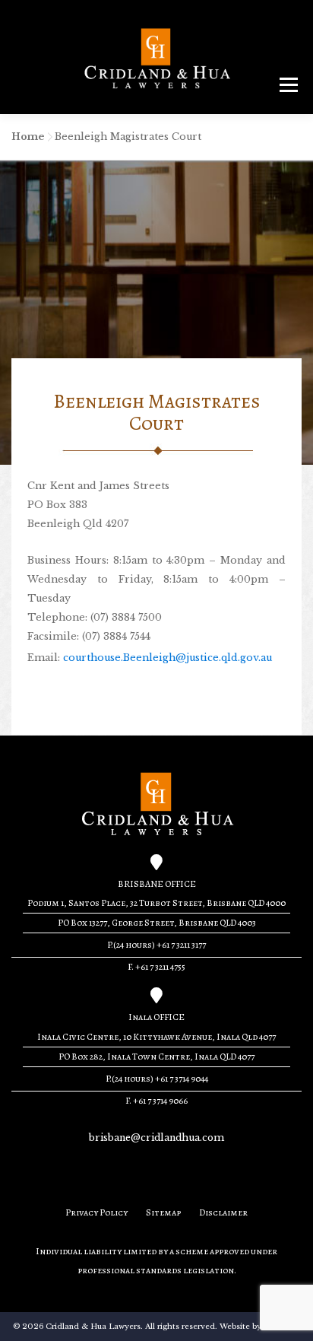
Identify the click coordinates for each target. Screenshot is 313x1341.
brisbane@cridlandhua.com (156, 1137)
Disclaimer (223, 1212)
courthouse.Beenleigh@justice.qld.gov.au (167, 657)
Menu (288, 84)
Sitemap (163, 1212)
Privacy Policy (96, 1212)
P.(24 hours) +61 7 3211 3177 (156, 945)
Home (27, 136)
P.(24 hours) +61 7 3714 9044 (157, 1078)
